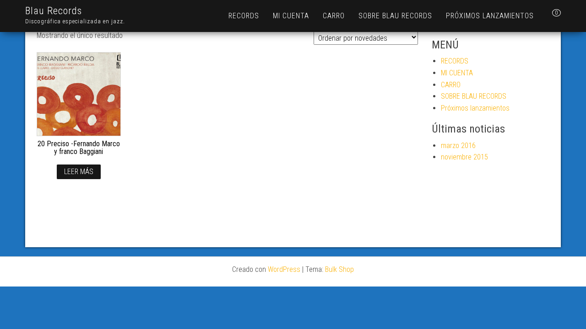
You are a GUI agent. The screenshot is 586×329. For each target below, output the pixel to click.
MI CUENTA (291, 15)
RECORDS (243, 15)
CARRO (334, 15)
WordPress (284, 269)
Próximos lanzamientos (490, 15)
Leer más (78, 171)
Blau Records (53, 10)
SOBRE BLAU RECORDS (395, 15)
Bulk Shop (339, 269)
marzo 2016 (458, 145)
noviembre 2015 (464, 157)
